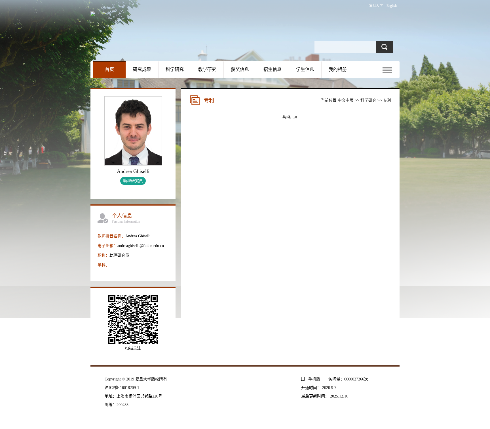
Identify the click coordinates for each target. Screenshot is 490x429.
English (391, 6)
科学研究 (175, 69)
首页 (109, 69)
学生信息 (305, 69)
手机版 (314, 379)
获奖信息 (240, 69)
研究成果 (142, 69)
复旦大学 (376, 6)
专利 (387, 100)
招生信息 (272, 69)
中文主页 (346, 100)
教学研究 (207, 69)
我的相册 (338, 69)
